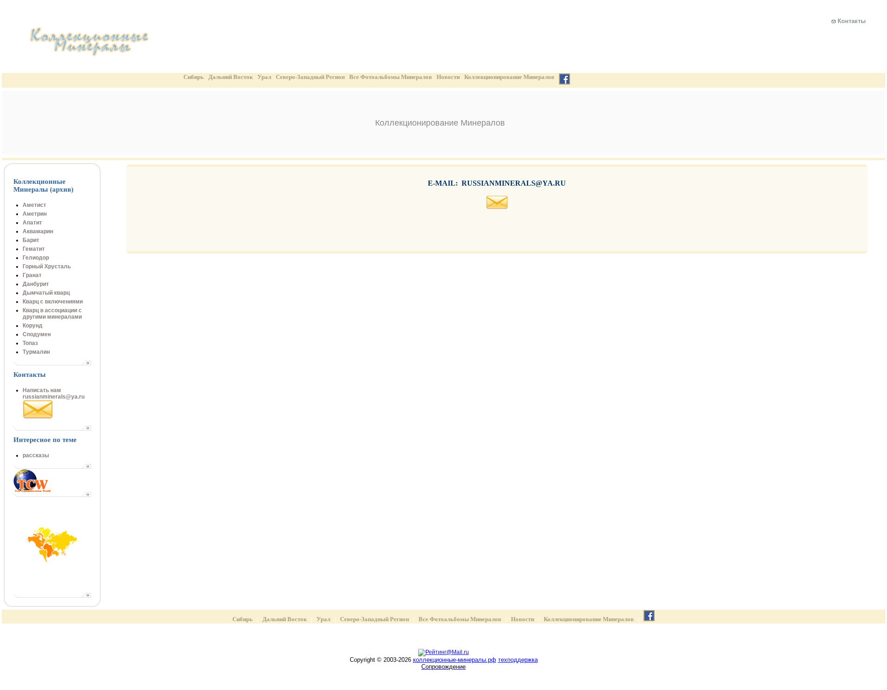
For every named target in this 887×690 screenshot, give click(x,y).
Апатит (32, 222)
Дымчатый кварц (46, 293)
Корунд (33, 325)
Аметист (34, 205)
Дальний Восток (230, 76)
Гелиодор (36, 257)
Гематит (34, 249)
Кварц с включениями (53, 301)
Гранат (32, 275)
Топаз (30, 343)
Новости (448, 76)
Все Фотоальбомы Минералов (390, 76)
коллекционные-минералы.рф (454, 659)
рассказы (36, 455)
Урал (264, 76)
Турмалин (36, 352)
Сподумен (37, 334)
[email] (497, 207)
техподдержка (518, 659)
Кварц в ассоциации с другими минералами (52, 313)
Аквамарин (38, 231)
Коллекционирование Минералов (509, 76)
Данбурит (36, 284)
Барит (31, 240)
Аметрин (35, 214)
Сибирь (193, 76)
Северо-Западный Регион (310, 76)
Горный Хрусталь (47, 266)
